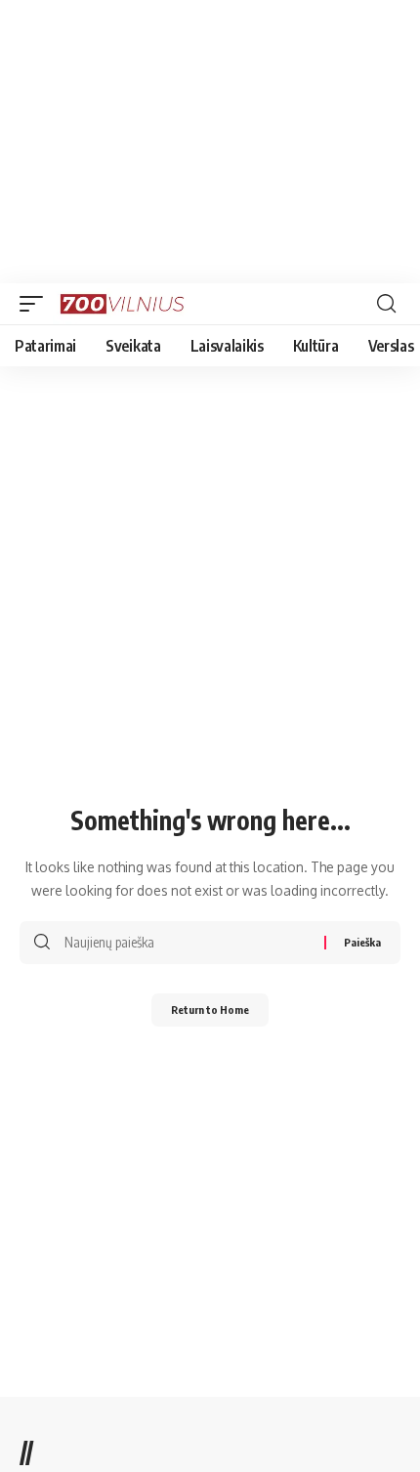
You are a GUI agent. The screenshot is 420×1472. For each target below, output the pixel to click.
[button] (36, 303)
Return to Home (210, 1009)
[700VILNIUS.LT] (128, 303)
